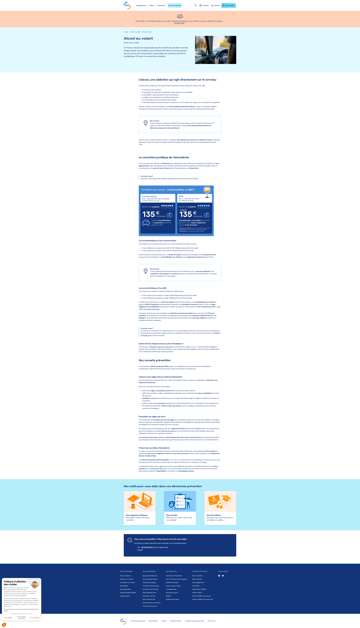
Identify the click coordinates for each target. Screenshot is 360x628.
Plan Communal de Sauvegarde (176, 579)
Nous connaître (197, 576)
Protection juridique (149, 582)
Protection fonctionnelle (151, 586)
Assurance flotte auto (150, 576)
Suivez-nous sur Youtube (223, 576)
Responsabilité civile (149, 592)
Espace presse (125, 596)
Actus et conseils (174, 5)
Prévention (161, 5)
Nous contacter (125, 576)
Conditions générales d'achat (194, 621)
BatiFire (168, 596)
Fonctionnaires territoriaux (152, 603)
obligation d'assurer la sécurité (161, 347)
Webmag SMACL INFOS (128, 592)
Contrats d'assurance (150, 606)
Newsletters (124, 586)
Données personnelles (138, 621)
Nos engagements (198, 582)
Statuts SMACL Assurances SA (202, 599)
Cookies (164, 621)
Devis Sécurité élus (149, 599)
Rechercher (195, 5)
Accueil (126, 32)
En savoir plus (179, 23)
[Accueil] (128, 5)
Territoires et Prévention (174, 576)
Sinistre (217, 5)
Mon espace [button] (229, 5)
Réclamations (153, 621)
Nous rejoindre (197, 579)
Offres (151, 5)
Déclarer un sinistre (126, 579)
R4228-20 (146, 335)
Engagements (141, 5)
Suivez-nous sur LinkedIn (219, 576)
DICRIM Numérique (172, 582)
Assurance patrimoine (150, 579)
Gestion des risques (172, 599)
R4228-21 (217, 333)
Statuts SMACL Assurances (201, 596)
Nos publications (125, 589)
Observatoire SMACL (199, 589)
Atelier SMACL (197, 592)
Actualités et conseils (127, 582)
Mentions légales (175, 621)
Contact (205, 5)
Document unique (172, 592)
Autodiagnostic (171, 589)
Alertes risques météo (173, 586)
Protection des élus (149, 596)
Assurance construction (151, 589)
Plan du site (211, 621)
